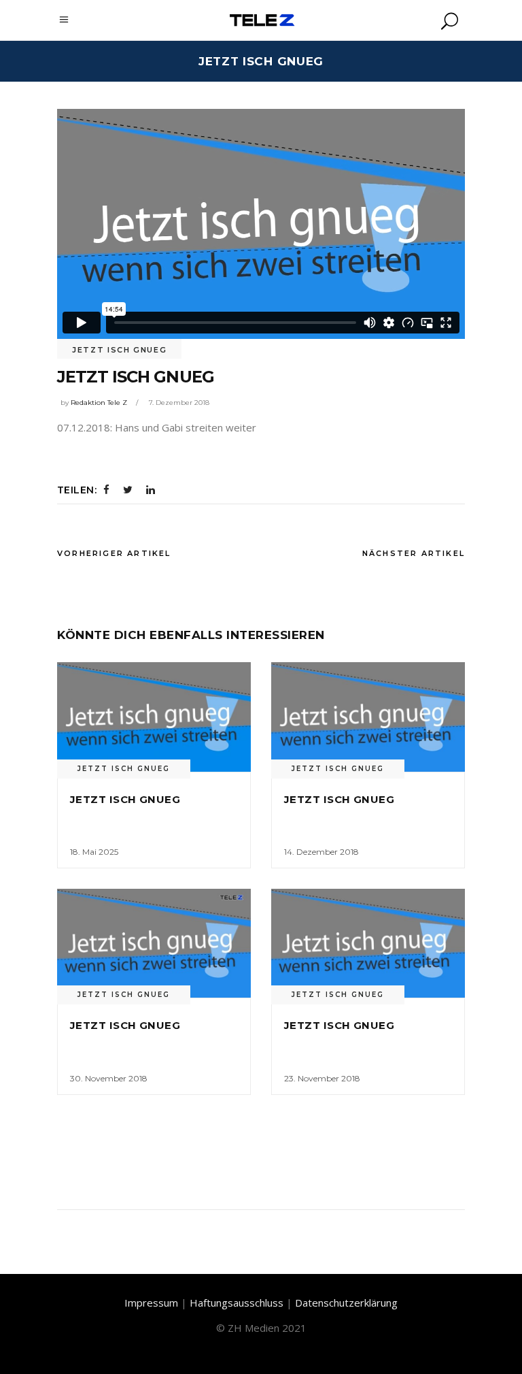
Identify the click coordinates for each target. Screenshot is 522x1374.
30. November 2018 (108, 1078)
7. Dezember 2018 (179, 402)
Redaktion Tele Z (99, 402)
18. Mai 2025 (94, 852)
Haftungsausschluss (236, 1302)
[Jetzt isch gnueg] (154, 716)
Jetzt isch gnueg (119, 350)
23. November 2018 (322, 1078)
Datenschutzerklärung (346, 1302)
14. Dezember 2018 (321, 852)
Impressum (151, 1302)
